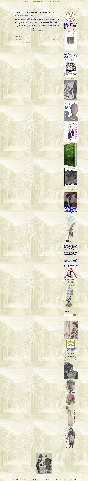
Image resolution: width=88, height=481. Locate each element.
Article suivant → (56, 39)
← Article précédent (18, 39)
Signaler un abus (51, 479)
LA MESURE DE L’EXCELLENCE (41, 1)
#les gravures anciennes (25, 34)
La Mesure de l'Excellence (23, 479)
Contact (45, 479)
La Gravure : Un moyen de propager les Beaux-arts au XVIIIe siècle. (34, 13)
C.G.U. (57, 479)
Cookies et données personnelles (66, 479)
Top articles (40, 479)
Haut (35, 49)
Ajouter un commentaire (25, 42)
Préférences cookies (78, 479)
